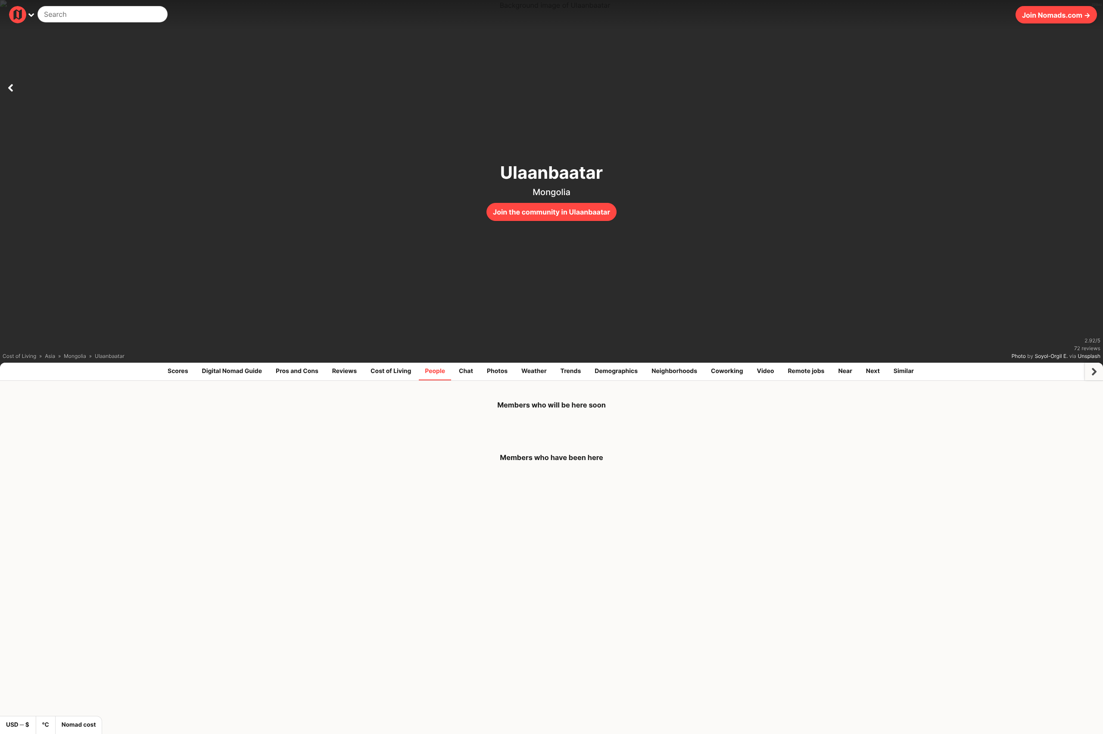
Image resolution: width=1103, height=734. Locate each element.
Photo (1019, 356)
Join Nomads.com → (1056, 14)
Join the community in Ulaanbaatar (551, 212)
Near (845, 371)
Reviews (344, 371)
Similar (904, 371)
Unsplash (1089, 356)
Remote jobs (806, 371)
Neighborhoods (674, 371)
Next (873, 371)
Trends (571, 371)
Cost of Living (391, 371)
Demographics (616, 371)
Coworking (727, 371)
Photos (497, 371)
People (435, 371)
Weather (534, 371)
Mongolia (551, 192)
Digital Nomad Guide (232, 371)
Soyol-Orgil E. (1051, 356)
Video (765, 371)
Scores (178, 371)
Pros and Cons (297, 371)
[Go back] (10, 86)
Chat (466, 371)
